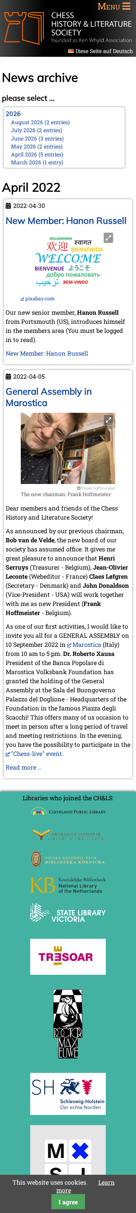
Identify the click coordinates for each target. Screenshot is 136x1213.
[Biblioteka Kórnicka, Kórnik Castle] (68, 865)
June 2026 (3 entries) (37, 138)
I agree (68, 1202)
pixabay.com (40, 298)
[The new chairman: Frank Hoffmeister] (68, 482)
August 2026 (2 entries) (40, 122)
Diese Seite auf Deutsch (104, 51)
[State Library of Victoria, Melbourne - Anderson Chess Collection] (68, 926)
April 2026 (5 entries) (37, 154)
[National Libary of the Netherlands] (68, 891)
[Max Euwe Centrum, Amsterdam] (68, 1060)
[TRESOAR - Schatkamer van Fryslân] (68, 972)
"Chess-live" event (36, 753)
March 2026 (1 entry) (37, 162)
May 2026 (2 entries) (37, 146)
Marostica (87, 644)
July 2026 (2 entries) (36, 130)
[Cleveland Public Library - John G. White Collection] (68, 816)
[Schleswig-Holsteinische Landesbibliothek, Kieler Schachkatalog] (68, 1112)
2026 (13, 113)
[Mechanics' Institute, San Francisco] (68, 838)
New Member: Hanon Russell (66, 220)
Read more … (24, 767)
